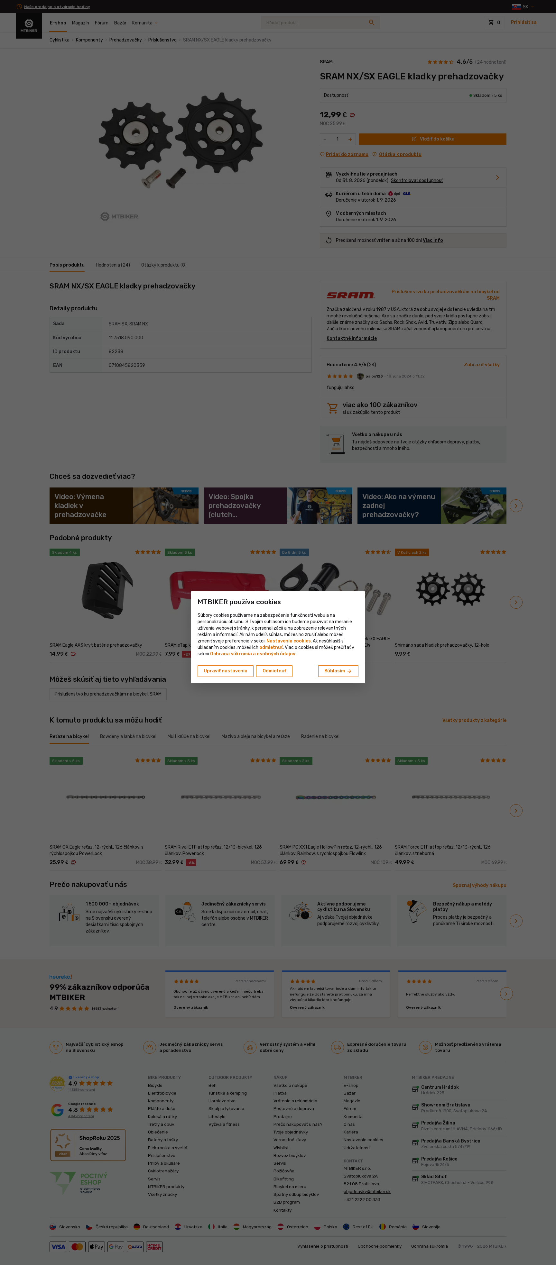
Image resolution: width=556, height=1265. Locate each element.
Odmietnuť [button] (274, 671)
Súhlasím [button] (338, 671)
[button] (271, 647)
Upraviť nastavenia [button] (225, 671)
